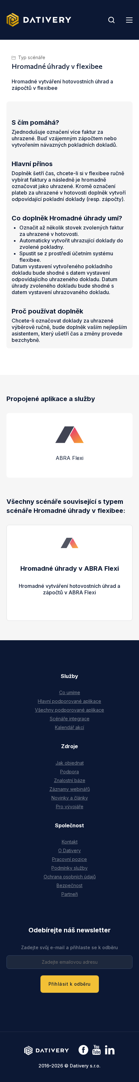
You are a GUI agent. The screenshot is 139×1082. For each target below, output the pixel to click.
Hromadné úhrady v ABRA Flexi (69, 568)
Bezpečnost (69, 885)
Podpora (69, 771)
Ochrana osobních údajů (70, 876)
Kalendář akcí (69, 727)
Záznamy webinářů (69, 789)
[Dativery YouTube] (96, 1050)
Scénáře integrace (70, 718)
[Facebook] (83, 1050)
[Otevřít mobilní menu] (129, 20)
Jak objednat (70, 763)
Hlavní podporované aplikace (69, 701)
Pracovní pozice (69, 859)
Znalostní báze (69, 780)
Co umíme (69, 692)
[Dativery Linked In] (110, 1050)
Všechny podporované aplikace (69, 710)
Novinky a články (69, 798)
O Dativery (69, 850)
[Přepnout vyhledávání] (111, 20)
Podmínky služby (69, 868)
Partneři (69, 894)
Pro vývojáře (69, 806)
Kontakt (70, 841)
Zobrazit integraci (69, 599)
